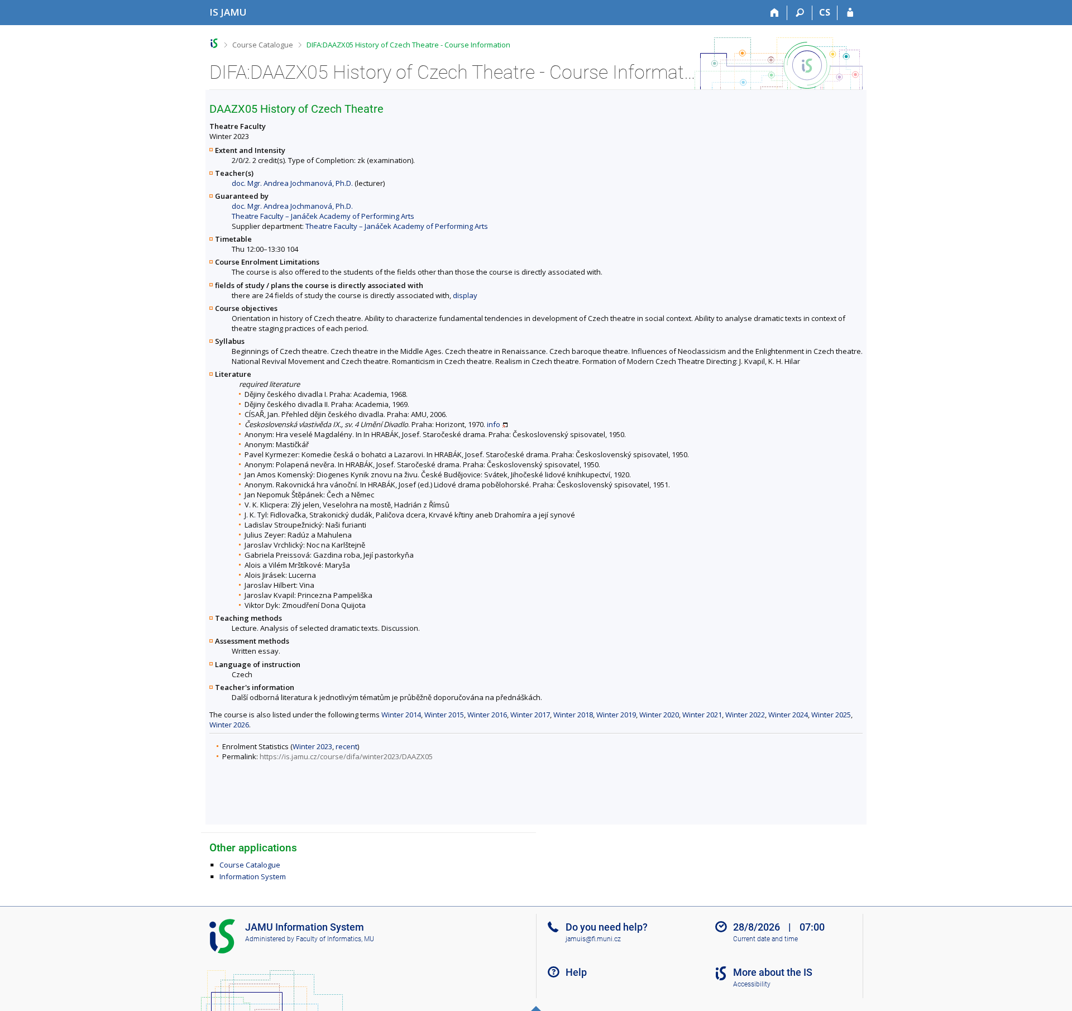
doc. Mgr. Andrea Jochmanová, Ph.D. (292, 183)
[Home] (774, 13)
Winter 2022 (745, 715)
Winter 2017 (530, 715)
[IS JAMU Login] (850, 13)
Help (576, 972)
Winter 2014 (401, 715)
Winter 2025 (831, 715)
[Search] (799, 13)
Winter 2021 (702, 715)
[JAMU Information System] (214, 43)
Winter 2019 (616, 715)
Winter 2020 (659, 715)
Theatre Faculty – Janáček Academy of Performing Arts (323, 216)
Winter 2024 (788, 715)
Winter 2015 (444, 715)
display (465, 295)
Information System (252, 876)
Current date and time (765, 939)
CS (824, 12)
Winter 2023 (312, 746)
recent (346, 746)
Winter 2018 (573, 715)
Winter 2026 (229, 725)
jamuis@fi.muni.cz (593, 939)
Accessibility (751, 984)
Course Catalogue (262, 45)
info (493, 424)
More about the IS (772, 972)
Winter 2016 (487, 715)
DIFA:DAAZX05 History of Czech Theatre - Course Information (408, 45)
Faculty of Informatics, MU (335, 939)
